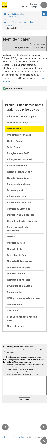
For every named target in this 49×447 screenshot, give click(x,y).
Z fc (17, 14)
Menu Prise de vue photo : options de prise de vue (20, 23)
